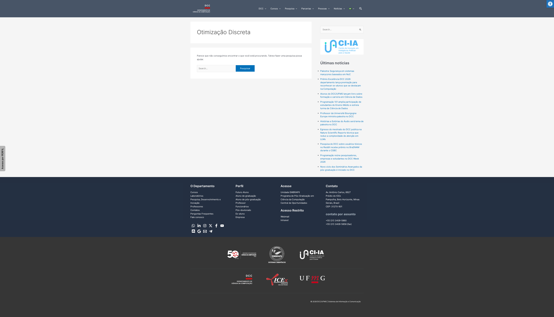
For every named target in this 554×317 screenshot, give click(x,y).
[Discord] (193, 231)
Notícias (338, 8)
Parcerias (306, 8)
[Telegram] (211, 231)
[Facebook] (216, 225)
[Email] (205, 231)
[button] (550, 4)
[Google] (199, 231)
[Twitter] (210, 225)
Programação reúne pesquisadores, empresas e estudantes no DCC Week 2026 (339, 158)
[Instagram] (205, 225)
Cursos (274, 8)
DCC (261, 8)
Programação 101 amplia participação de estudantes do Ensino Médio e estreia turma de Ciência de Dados (340, 105)
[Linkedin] (199, 225)
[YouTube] (222, 225)
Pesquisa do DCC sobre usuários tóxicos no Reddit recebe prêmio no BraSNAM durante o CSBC (341, 147)
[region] (342, 47)
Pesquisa (289, 8)
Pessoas (322, 8)
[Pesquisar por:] (216, 68)
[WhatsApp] (193, 225)
